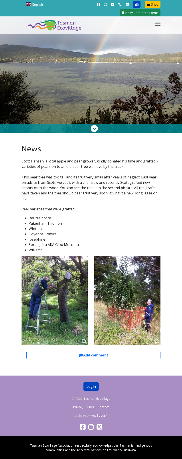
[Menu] (157, 25)
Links (90, 407)
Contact (103, 407)
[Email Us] (127, 4)
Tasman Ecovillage (96, 398)
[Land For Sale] (136, 4)
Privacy (78, 407)
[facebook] (98, 4)
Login (91, 386)
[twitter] (112, 4)
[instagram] (105, 4)
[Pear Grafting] (55, 300)
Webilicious (98, 415)
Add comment (95, 355)
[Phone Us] (119, 4)
